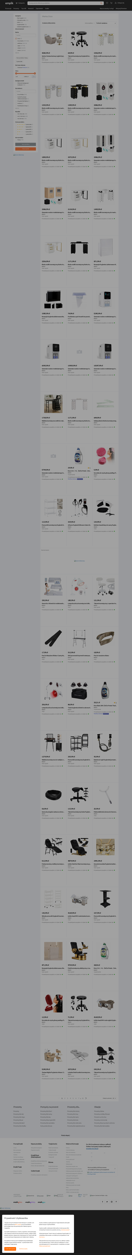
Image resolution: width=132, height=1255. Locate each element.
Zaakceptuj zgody (10, 1248)
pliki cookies (18, 1224)
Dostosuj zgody (23, 1248)
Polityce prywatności (44, 1246)
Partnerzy (41, 1237)
